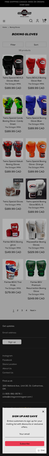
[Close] (43, 411)
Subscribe (25, 444)
